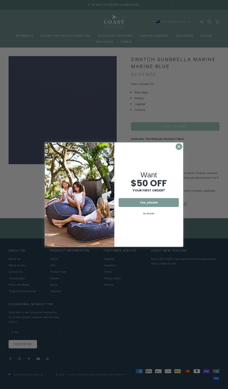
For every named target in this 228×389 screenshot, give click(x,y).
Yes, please (149, 202)
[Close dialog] (179, 147)
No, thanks (148, 213)
